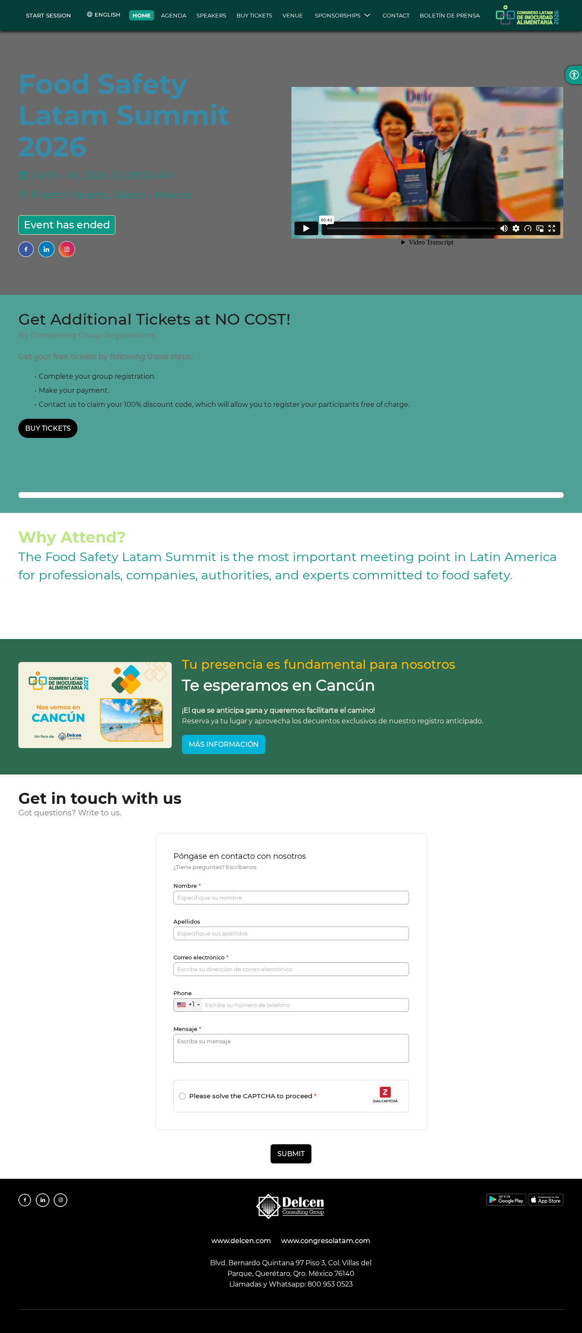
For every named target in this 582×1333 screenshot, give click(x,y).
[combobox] (188, 1005)
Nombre (187, 885)
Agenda (173, 15)
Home (142, 15)
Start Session (48, 15)
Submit (291, 1154)
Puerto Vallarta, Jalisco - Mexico (111, 195)
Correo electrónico (200, 957)
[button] (248, 1096)
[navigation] (306, 15)
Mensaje (187, 1028)
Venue (292, 15)
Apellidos (186, 921)
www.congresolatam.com (325, 1241)
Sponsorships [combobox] (337, 15)
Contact (396, 15)
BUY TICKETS (254, 15)
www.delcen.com (241, 1241)
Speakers (211, 15)
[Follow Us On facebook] (26, 249)
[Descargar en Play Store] (507, 1203)
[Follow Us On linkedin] (46, 249)
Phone (182, 993)
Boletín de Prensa (450, 15)
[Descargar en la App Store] (546, 1203)
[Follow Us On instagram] (67, 249)
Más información (224, 744)
